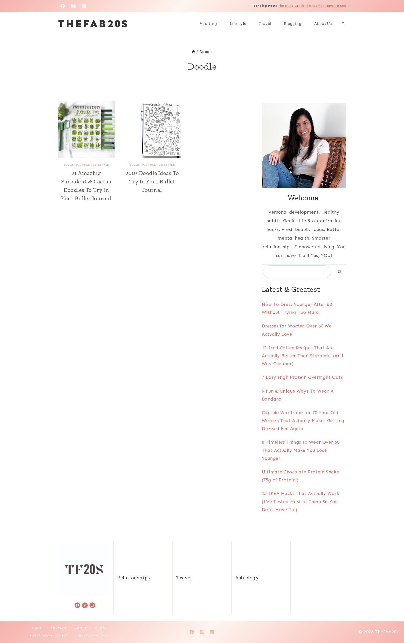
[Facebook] (62, 5)
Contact (58, 628)
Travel (265, 23)
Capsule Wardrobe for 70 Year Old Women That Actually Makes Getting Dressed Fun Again (303, 420)
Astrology (247, 577)
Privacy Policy (92, 635)
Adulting (208, 23)
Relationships (133, 577)
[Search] (339, 271)
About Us (323, 23)
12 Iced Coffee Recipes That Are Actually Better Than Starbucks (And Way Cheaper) (302, 355)
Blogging (292, 23)
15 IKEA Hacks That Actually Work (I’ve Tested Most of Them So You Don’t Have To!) (300, 501)
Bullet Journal (77, 164)
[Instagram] (73, 5)
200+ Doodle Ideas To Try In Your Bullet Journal (152, 181)
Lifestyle (238, 23)
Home (37, 628)
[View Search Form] (343, 23)
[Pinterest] (84, 5)
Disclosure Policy (49, 635)
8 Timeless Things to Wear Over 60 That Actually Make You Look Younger (300, 450)
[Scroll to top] (392, 624)
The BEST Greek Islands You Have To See (312, 6)
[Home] (193, 51)
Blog (100, 628)
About (81, 628)
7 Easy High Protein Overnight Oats (302, 377)
